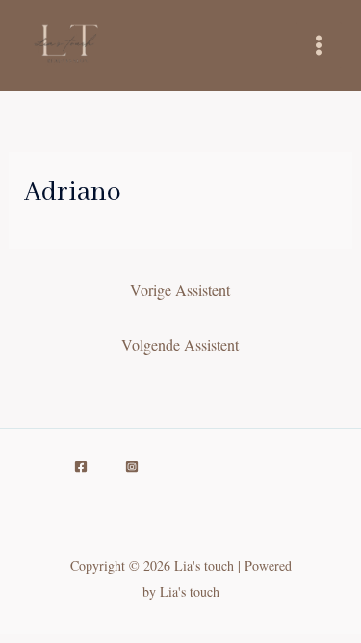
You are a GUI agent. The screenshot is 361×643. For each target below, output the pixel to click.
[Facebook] (81, 466)
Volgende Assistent (180, 345)
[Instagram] (132, 466)
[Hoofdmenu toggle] (319, 45)
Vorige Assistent (180, 290)
